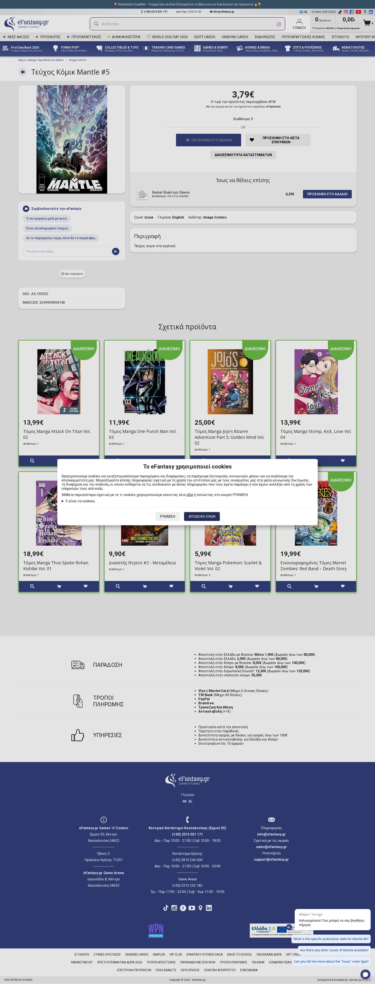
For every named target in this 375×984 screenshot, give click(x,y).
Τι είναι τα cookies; (80, 501)
